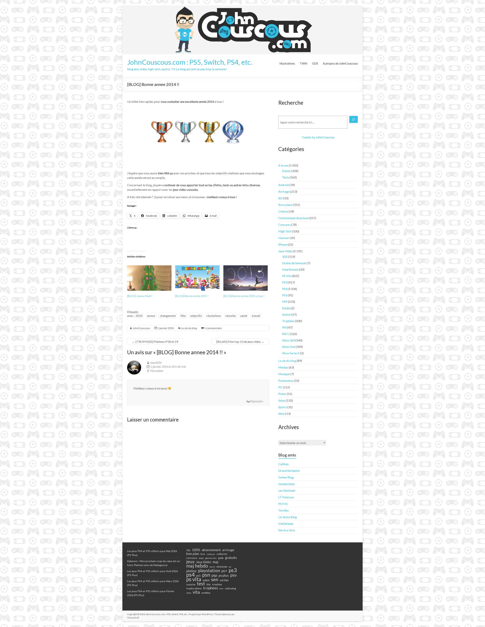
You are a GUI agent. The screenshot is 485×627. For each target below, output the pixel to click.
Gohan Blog (286, 477)
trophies (217, 584)
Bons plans (285, 204)
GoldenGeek (286, 484)
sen (214, 579)
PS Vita (287, 276)
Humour (283, 238)
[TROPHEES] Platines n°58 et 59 (155, 341)
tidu (209, 584)
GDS (315, 63)
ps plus (224, 575)
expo (201, 558)
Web (281, 413)
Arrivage (284, 191)
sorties (224, 580)
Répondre (256, 401)
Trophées (288, 321)
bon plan (192, 553)
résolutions (214, 315)
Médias (283, 367)
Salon (281, 400)
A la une (283, 165)
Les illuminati (286, 490)
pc (230, 566)
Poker (282, 394)
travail (256, 315)
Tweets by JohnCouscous (318, 137)
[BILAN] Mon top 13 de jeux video (240, 341)
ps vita (193, 579)
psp (214, 575)
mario (212, 566)
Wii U (285, 334)
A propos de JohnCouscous (340, 63)
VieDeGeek (285, 523)
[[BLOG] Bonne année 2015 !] (197, 278)
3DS (285, 256)
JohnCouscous (141, 328)
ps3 (233, 570)
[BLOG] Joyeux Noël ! (139, 296)
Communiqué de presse (293, 218)
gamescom (211, 558)
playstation (209, 570)
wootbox (205, 592)
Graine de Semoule (294, 263)
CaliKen (283, 464)
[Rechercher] (353, 119)
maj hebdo (197, 565)
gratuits (231, 557)
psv (233, 575)
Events (286, 171)
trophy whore (194, 588)
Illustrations (287, 63)
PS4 (284, 289)
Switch (286, 314)
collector (222, 553)
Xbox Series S (291, 353)
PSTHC (283, 503)
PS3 (284, 282)
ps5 (198, 575)
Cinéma (283, 211)
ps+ (224, 570)
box (203, 553)
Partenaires (285, 380)
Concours (284, 224)
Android (283, 185)
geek (221, 557)
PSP (284, 301)
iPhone (282, 244)
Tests (285, 177)
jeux (190, 561)
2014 (139, 315)
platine (191, 570)
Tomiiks (283, 510)
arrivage (228, 550)
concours (191, 557)
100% (196, 550)
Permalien (156, 370)
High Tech (285, 231)
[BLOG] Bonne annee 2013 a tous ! (243, 296)
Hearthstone (290, 269)
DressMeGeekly (289, 470)
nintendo (222, 566)
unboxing (230, 588)
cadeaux (211, 554)
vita (196, 592)
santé (243, 315)
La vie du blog (189, 328)
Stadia (286, 308)
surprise (190, 584)
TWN (303, 63)
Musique (284, 374)
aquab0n (156, 362)
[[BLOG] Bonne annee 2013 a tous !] (245, 278)
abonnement (211, 549)
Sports (282, 407)
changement (168, 315)
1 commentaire (213, 328)
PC (280, 387)
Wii (284, 327)
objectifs (196, 315)
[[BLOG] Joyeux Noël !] (149, 278)
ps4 (190, 574)
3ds (188, 550)
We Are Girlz (286, 530)
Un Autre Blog (287, 517)
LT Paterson (286, 497)
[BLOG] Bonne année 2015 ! (191, 296)
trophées (210, 588)
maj (215, 562)
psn (206, 574)
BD (280, 198)
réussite (230, 315)
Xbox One (288, 346)
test (201, 583)
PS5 (284, 295)
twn (221, 588)
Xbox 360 (288, 340)
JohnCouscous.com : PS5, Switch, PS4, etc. (189, 62)
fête (183, 315)
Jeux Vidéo (285, 251)
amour (151, 315)
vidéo (188, 593)
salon (206, 580)
